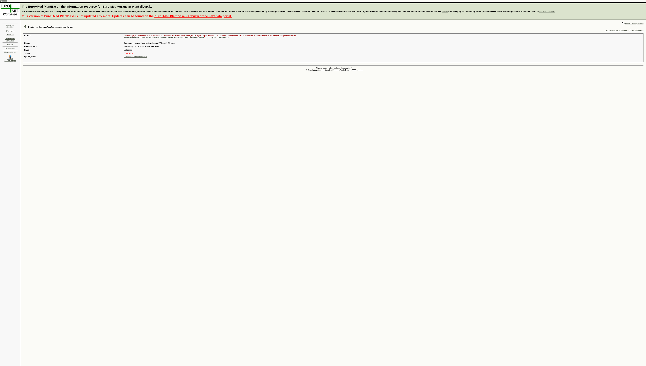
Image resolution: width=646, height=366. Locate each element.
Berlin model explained (10, 39)
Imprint (360, 70)
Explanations (10, 48)
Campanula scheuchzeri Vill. (135, 57)
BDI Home (10, 35)
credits (445, 11)
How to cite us (10, 52)
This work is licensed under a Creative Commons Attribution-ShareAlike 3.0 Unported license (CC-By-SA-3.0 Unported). (177, 38)
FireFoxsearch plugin (10, 60)
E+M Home (10, 31)
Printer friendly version (634, 23)
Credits (10, 44)
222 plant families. (547, 11)
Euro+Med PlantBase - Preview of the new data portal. (193, 16)
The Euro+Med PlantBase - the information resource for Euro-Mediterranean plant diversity (87, 6)
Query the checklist (10, 26)
